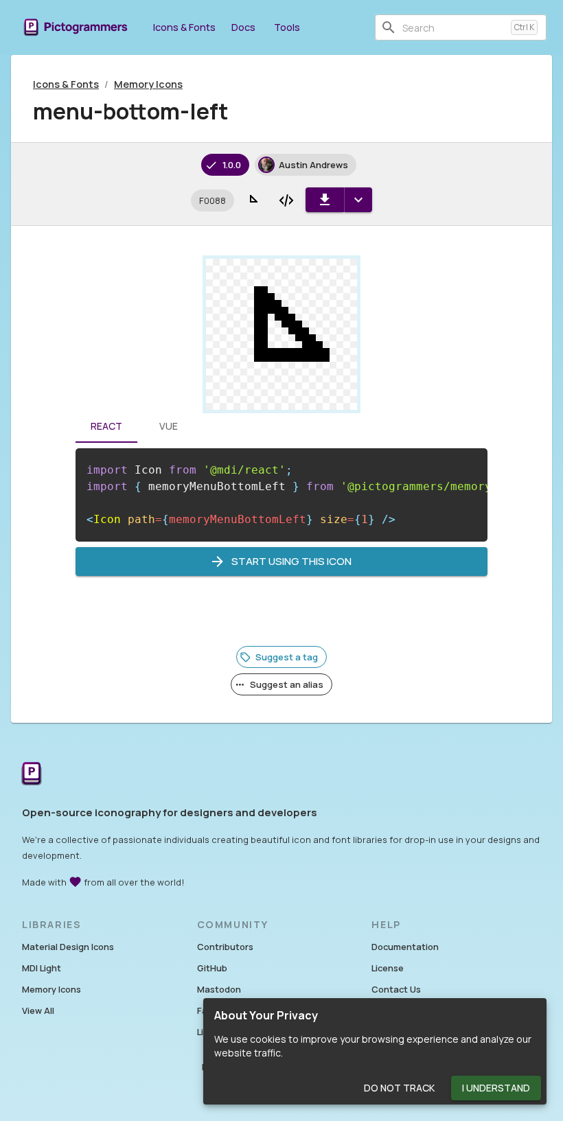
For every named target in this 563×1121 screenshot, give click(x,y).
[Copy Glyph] (253, 200)
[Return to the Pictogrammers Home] (31, 774)
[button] (212, 200)
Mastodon (219, 989)
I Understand (496, 1087)
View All (38, 1010)
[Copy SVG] (286, 200)
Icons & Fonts (184, 27)
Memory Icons (148, 84)
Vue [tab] (168, 425)
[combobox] (454, 27)
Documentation (405, 946)
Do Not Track (399, 1087)
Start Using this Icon (291, 561)
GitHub (212, 968)
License (387, 968)
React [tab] (106, 425)
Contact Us (396, 989)
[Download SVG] (325, 199)
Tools (287, 27)
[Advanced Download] (358, 199)
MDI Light (41, 968)
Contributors (225, 946)
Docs (243, 27)
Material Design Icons (68, 946)
